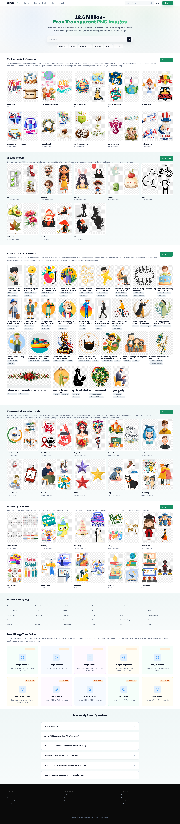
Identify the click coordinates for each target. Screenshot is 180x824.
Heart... (44, 295)
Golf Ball (66, 615)
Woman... (157, 326)
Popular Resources (13, 798)
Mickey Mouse (153, 615)
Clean (14, 3)
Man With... (28, 329)
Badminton (39, 606)
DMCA (122, 798)
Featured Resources (14, 801)
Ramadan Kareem (69, 620)
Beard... (95, 361)
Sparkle (9, 624)
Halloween (27, 3)
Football (61, 3)
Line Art (144, 197)
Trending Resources (14, 795)
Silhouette (78, 237)
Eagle (150, 610)
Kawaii (110, 197)
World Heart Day (47, 293)
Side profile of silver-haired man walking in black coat (102, 323)
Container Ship (34, 361)
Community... (138, 293)
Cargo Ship (45, 361)
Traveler (11, 329)
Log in (158, 3)
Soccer (73, 46)
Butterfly (123, 606)
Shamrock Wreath (96, 397)
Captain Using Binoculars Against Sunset (85, 323)
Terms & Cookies (126, 801)
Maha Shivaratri (59, 361)
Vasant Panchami (86, 293)
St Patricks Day (96, 394)
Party (110, 546)
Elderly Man (62, 329)
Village (122, 624)
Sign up (168, 3)
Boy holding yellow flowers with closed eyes (14, 290)
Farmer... (11, 363)
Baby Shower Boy (164, 293)
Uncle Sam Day (146, 144)
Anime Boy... (12, 293)
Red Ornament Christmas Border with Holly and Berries (26, 390)
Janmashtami (46, 144)
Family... (127, 361)
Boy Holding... (12, 295)
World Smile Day (80, 104)
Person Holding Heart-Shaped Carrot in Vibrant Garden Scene (68, 290)
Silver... (98, 329)
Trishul (70, 361)
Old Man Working (121, 295)
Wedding (77, 546)
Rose (93, 620)
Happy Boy (101, 295)
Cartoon (44, 197)
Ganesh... (76, 394)
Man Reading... (119, 397)
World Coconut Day (81, 144)
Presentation (45, 585)
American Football (13, 606)
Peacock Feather (156, 363)
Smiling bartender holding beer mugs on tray (48, 323)
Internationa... (121, 293)
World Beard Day (84, 361)
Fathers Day (11, 615)
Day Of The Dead (80, 453)
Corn (65, 610)
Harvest (108, 46)
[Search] (151, 3)
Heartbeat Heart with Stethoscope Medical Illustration (48, 290)
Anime (76, 197)
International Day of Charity (50, 104)
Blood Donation (12, 493)
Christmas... (12, 394)
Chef (150, 606)
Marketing (78, 585)
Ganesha (76, 397)
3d (8, 197)
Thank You (67, 624)
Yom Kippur (11, 104)
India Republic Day (13, 453)
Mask (122, 615)
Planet (9, 620)
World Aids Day (46, 453)
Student (118, 46)
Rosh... (135, 326)
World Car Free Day (114, 104)
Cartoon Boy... (102, 293)
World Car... (116, 326)
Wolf (149, 624)
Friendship (145, 493)
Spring (37, 624)
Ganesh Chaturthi (114, 144)
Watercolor (11, 237)
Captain (82, 329)
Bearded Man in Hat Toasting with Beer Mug (30, 323)
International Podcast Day (16, 144)
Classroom (145, 585)
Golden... (83, 295)
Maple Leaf (62, 46)
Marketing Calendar (14, 804)
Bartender (45, 329)
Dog (109, 493)
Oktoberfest (146, 104)
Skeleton (151, 620)
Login (66, 795)
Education (111, 585)
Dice (121, 610)
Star (76, 493)
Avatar (143, 453)
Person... (28, 295)
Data (93, 610)
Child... (117, 361)
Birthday (44, 546)
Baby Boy (161, 295)
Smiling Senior (63, 326)
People (43, 493)
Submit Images (69, 801)
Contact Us (124, 804)
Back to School (40, 3)
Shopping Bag (125, 620)
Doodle (43, 237)
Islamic (94, 615)
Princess (38, 620)
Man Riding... (117, 329)
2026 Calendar (12, 546)
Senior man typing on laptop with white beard (122, 290)
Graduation (145, 546)
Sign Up (66, 798)
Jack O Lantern (85, 46)
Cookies (38, 610)
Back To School (12, 585)
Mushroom (97, 46)
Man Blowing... (145, 326)
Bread (94, 606)
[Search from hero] (129, 39)
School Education (114, 453)
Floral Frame (39, 615)
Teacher (52, 3)
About (122, 795)
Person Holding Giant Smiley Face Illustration (31, 290)
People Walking (139, 295)
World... (82, 326)
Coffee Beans (12, 610)
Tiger (93, 624)
